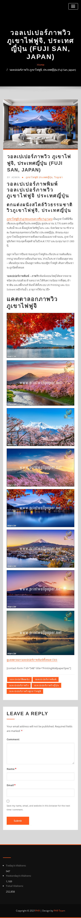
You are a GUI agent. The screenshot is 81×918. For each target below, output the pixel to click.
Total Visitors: (15, 886)
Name (11, 769)
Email (11, 785)
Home (40, 64)
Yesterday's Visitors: (19, 875)
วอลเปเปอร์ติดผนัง (19, 679)
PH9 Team (59, 910)
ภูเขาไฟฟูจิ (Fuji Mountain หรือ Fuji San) (29, 219)
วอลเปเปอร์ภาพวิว (19, 685)
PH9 (37, 910)
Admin (13, 177)
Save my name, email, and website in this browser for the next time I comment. (38, 807)
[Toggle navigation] (73, 6)
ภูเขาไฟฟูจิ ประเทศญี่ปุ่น (39, 177)
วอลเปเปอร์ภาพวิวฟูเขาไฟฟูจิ (25, 691)
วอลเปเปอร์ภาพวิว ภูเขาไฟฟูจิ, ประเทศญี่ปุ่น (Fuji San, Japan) (42, 70)
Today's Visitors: (16, 865)
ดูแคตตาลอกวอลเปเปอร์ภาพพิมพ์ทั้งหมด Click (32, 660)
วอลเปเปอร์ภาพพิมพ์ (45, 679)
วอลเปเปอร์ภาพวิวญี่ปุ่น (46, 685)
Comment (13, 739)
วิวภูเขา (58, 177)
